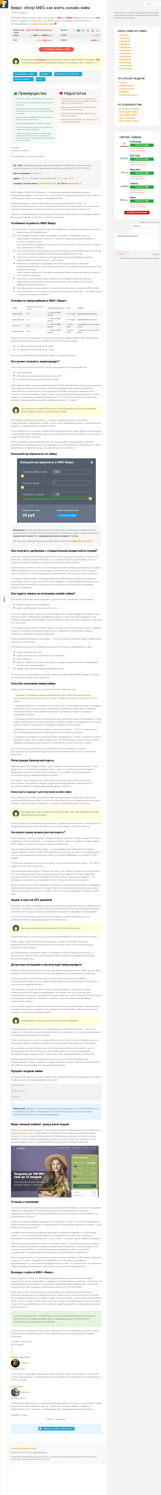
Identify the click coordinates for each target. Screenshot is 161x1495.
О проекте (15, 1448)
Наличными (124, 92)
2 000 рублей (124, 41)
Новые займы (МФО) (128, 115)
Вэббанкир (135, 142)
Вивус (133, 197)
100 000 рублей (125, 66)
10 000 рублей (125, 47)
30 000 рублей (125, 56)
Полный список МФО (137, 213)
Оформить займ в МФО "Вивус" (57, 1428)
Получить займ (68, 516)
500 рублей (123, 35)
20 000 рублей (125, 53)
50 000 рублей (125, 63)
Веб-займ (135, 155)
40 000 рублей (125, 60)
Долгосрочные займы (128, 112)
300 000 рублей (125, 69)
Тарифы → (46, 74)
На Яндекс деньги (127, 89)
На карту (123, 83)
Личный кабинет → (23, 79)
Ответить (24, 1363)
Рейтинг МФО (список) (129, 121)
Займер (134, 183)
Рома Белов (17, 1386)
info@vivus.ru (75, 183)
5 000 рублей (124, 44)
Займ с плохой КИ (126, 118)
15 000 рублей (125, 50)
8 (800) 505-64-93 (47, 183)
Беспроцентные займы (129, 109)
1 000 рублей (124, 38)
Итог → (40, 79)
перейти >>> (92, 62)
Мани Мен (135, 169)
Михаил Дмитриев (20, 1357)
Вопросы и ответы (29, 1448)
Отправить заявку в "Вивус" (58, 49)
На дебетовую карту (128, 95)
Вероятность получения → (68, 74)
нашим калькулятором (42, 24)
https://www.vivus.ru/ (22, 1133)
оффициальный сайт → (83, 541)
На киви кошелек (126, 86)
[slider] (22, 476)
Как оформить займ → (25, 74)
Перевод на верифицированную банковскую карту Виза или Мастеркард (53, 695)
